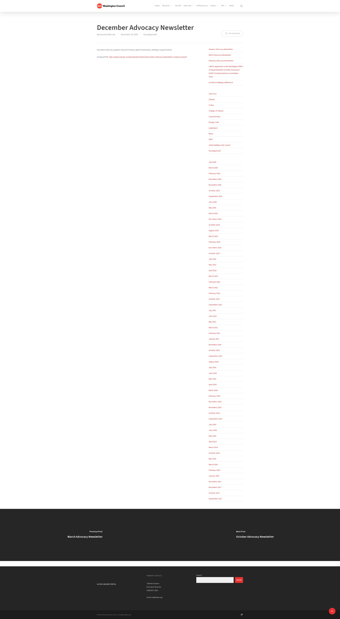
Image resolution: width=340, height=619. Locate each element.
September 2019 (215, 419)
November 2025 (215, 185)
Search (199, 575)
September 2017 (215, 498)
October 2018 (214, 453)
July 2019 (212, 424)
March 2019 (213, 447)
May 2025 (212, 207)
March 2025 (213, 213)
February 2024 (214, 242)
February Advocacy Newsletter (221, 60)
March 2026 (213, 168)
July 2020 (212, 367)
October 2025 (214, 190)
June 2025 (213, 202)
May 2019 (212, 436)
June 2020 (213, 373)
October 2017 (214, 493)
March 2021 (213, 327)
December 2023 (215, 247)
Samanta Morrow (107, 34)
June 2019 (213, 430)
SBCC (211, 139)
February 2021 (214, 333)
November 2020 (215, 344)
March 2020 (213, 390)
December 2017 (215, 481)
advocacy (212, 93)
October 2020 (214, 350)
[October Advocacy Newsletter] (255, 535)
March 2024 (213, 236)
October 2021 (214, 299)
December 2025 (215, 179)
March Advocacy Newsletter (220, 55)
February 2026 (214, 173)
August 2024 (213, 230)
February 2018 (214, 470)
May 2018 (212, 459)
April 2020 (212, 384)
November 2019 (215, 407)
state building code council (219, 145)
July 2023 (212, 259)
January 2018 (214, 476)
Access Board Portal (106, 584)
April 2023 (212, 270)
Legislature (213, 128)
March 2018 (213, 464)
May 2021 (212, 322)
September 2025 (215, 196)
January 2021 (214, 339)
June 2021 (213, 316)
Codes (211, 105)
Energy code (214, 122)
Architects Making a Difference (221, 82)
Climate (212, 99)
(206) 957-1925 (152, 590)
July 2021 (212, 310)
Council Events (214, 116)
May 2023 (212, 265)
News (211, 133)
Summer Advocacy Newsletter (221, 49)
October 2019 (214, 413)
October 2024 (214, 225)
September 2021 (215, 304)
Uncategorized (150, 34)
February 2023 (214, 282)
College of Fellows (216, 111)
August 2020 (213, 362)
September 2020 (215, 356)
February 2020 (214, 396)
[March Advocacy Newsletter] (85, 535)
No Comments (234, 33)
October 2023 (214, 253)
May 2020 (212, 379)
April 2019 (212, 441)
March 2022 (213, 287)
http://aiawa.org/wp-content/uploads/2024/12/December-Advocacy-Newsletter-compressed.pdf (148, 57)
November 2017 (215, 487)
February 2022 (214, 293)
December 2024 (215, 219)
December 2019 (215, 401)
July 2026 (212, 162)
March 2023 (213, 276)
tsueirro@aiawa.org (154, 597)
